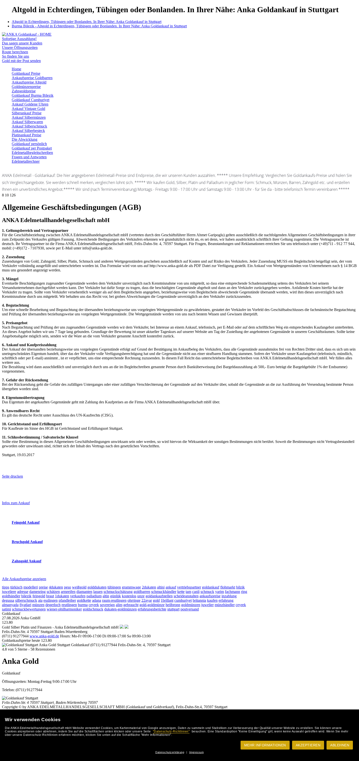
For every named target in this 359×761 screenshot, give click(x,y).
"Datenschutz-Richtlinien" (171, 731)
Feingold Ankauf (26, 522)
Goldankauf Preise (26, 73)
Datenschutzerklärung (169, 752)
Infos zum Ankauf (16, 503)
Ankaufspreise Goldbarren (32, 78)
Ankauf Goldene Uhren (30, 104)
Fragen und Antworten (29, 157)
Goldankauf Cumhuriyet (30, 100)
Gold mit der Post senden (21, 61)
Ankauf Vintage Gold (28, 109)
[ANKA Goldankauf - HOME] (27, 34)
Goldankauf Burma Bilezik (32, 95)
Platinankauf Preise (26, 135)
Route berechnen (15, 52)
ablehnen (339, 745)
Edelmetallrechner (26, 161)
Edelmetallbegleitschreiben (32, 152)
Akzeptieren (308, 745)
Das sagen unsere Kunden (22, 43)
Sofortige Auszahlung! (19, 39)
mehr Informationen (265, 745)
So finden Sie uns (15, 56)
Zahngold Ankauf (26, 561)
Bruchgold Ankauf (27, 542)
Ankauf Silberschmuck (29, 126)
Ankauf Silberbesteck (28, 131)
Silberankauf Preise (27, 113)
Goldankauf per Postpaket (32, 148)
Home (16, 69)
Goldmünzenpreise (26, 87)
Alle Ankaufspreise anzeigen (24, 579)
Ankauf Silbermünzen (29, 117)
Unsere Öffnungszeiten (20, 47)
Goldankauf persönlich (29, 144)
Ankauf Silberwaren (27, 122)
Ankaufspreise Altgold (29, 82)
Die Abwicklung (24, 139)
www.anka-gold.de (44, 636)
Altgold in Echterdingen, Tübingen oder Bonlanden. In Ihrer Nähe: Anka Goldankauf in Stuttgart (86, 22)
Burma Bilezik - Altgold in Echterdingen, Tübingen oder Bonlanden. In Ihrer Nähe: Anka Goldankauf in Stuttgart (99, 26)
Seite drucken (12, 476)
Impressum (196, 752)
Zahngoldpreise (24, 91)
